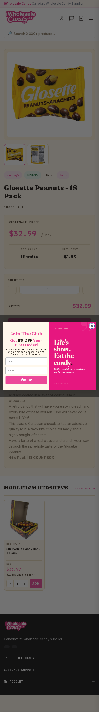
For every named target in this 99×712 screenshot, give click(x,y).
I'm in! (26, 380)
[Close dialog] (92, 326)
